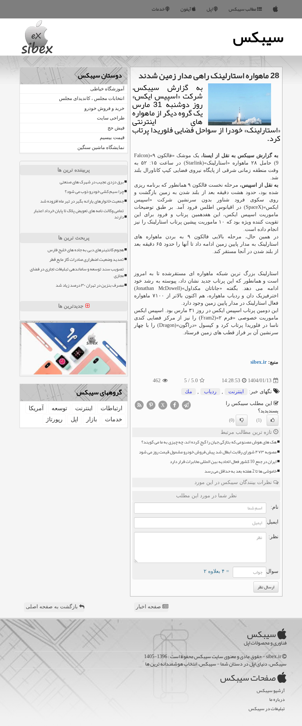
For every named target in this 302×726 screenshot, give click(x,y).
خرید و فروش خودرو (104, 108)
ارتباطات (111, 408)
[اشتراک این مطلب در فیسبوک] (174, 405)
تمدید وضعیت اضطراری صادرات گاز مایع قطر (86, 259)
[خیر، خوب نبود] (241, 420)
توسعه (59, 408)
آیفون (186, 9)
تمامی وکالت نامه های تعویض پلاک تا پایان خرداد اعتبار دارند (79, 214)
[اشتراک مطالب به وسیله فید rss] (139, 405)
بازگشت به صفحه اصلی (52, 606)
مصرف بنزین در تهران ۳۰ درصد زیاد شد (90, 285)
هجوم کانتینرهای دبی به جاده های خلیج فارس (86, 250)
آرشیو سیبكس (271, 691)
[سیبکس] (275, 9)
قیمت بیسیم (112, 137)
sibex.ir (258, 362)
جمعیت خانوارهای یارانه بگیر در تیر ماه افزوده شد (82, 201)
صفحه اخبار (149, 606)
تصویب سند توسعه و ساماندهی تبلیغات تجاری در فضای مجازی (77, 272)
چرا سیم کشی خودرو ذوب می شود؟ (94, 191)
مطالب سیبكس (243, 9)
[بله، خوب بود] (272, 420)
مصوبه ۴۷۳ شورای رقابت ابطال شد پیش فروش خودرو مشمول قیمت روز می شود (208, 452)
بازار (91, 419)
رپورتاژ (54, 419)
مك (188, 391)
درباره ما (277, 699)
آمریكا (36, 408)
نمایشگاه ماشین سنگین (100, 147)
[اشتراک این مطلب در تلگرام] (186, 405)
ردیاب (210, 391)
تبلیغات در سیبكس (267, 709)
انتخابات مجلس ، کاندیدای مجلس (91, 98)
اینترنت (236, 391)
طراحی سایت (110, 118)
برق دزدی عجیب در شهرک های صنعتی (92, 182)
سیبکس (258, 36)
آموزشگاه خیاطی (107, 88)
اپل (210, 9)
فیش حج (116, 128)
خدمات (158, 9)
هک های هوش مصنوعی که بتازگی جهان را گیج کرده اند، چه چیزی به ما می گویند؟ (209, 442)
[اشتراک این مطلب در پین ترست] (151, 405)
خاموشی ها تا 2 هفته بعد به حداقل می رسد (240, 471)
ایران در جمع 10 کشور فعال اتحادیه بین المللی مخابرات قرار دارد (223, 461)
